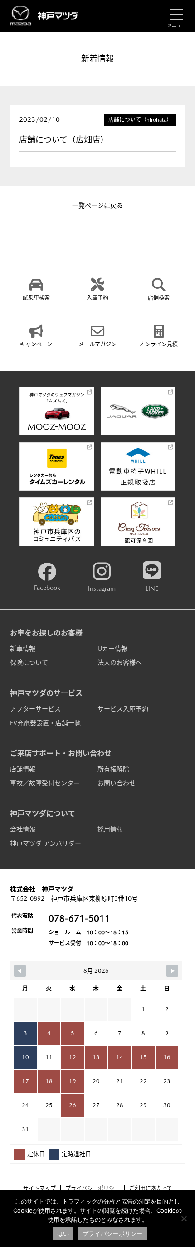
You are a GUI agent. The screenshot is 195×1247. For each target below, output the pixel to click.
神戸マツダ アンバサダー (45, 843)
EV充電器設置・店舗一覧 (45, 722)
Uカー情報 (112, 648)
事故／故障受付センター (45, 783)
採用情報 (110, 829)
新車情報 (22, 648)
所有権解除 (113, 769)
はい (63, 1233)
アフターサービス (35, 708)
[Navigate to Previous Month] (20, 971)
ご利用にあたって (150, 1188)
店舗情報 (22, 769)
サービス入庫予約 (123, 708)
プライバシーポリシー (92, 1188)
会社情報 (22, 829)
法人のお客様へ (120, 662)
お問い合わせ (117, 783)
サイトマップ (39, 1188)
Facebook (47, 587)
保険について (29, 662)
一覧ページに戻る (97, 205)
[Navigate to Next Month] (172, 971)
